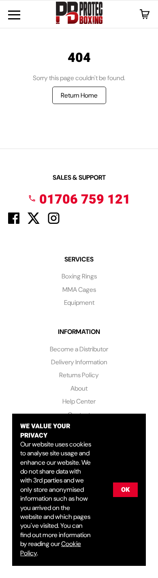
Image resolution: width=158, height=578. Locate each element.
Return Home (79, 95)
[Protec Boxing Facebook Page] (13, 221)
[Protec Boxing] (79, 14)
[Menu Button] (14, 15)
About (79, 388)
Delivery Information (79, 362)
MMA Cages (79, 289)
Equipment (79, 302)
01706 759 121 (83, 199)
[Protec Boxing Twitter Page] (34, 221)
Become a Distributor (79, 349)
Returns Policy (79, 375)
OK (125, 490)
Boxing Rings (79, 276)
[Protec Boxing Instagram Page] (54, 221)
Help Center (79, 401)
